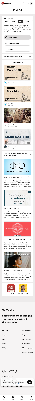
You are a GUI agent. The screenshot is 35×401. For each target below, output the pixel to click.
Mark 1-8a (12, 103)
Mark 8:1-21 (12, 125)
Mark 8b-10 (12, 82)
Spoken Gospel (11, 148)
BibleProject (10, 84)
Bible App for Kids (23, 293)
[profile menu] (30, 3)
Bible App (11, 293)
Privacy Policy (21, 384)
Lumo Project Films (12, 126)
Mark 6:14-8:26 (13, 146)
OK (30, 382)
